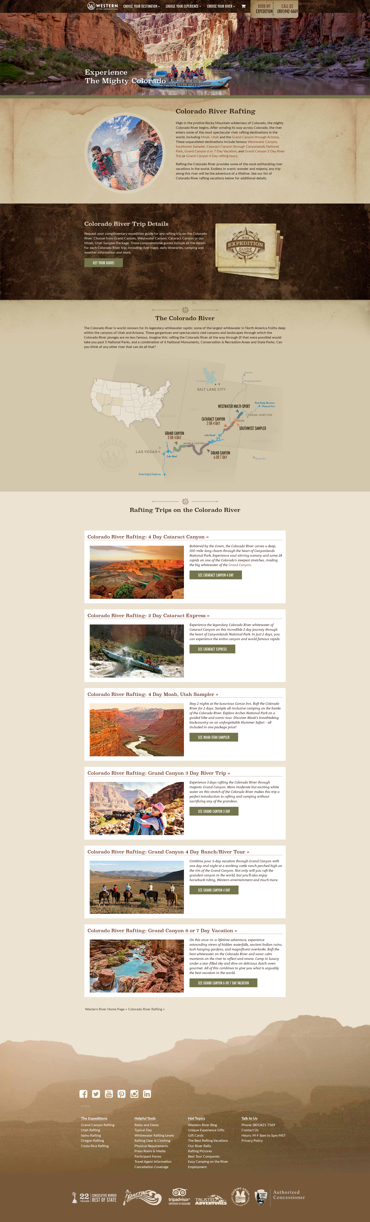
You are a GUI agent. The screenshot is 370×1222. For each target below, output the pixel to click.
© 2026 (85, 1106)
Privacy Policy (252, 1140)
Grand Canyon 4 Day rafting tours (211, 156)
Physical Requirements (151, 1146)
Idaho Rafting (91, 1135)
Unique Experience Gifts (206, 1130)
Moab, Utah (210, 137)
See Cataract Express (212, 649)
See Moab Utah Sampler (214, 737)
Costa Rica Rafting (95, 1146)
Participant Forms (147, 1156)
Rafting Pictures (200, 1151)
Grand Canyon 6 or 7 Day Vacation (210, 151)
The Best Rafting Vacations (208, 1140)
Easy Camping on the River (208, 1161)
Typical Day (143, 1130)
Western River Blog (202, 1125)
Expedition (264, 8)
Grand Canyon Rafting (97, 1125)
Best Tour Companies (204, 1156)
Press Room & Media (150, 1151)
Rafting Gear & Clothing (152, 1140)
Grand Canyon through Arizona (255, 137)
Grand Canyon (239, 565)
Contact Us (250, 1130)
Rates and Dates (146, 1125)
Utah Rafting (90, 1130)
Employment (197, 1167)
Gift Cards (195, 1135)
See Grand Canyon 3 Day (214, 811)
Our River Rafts (199, 1146)
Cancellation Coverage (151, 1167)
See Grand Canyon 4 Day (214, 890)
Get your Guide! (103, 262)
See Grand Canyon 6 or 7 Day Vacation (223, 983)
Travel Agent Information (153, 1161)
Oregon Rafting (92, 1140)
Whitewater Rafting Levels (154, 1135)
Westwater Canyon (262, 142)
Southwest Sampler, (191, 146)
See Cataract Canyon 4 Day (215, 575)
